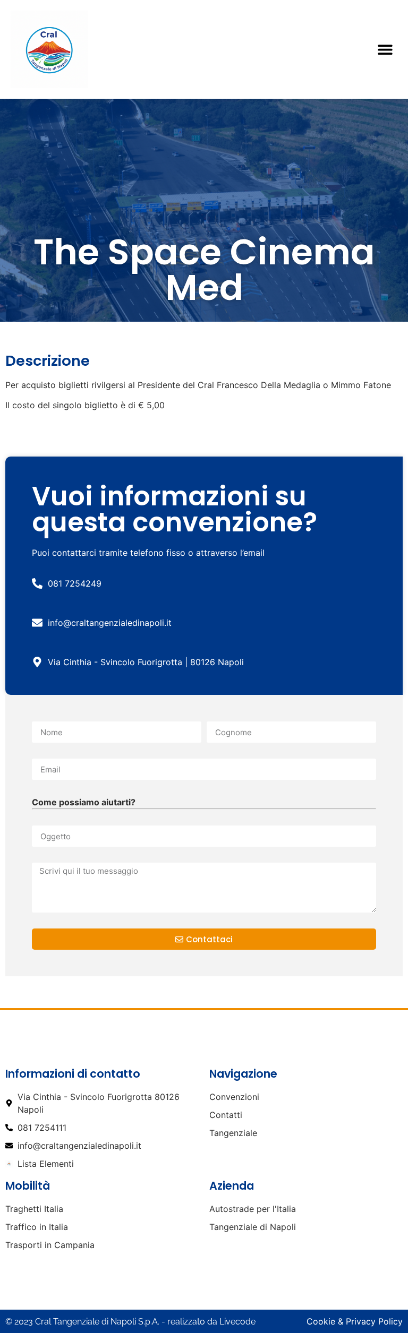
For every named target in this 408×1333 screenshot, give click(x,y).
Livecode (237, 1322)
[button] (385, 49)
